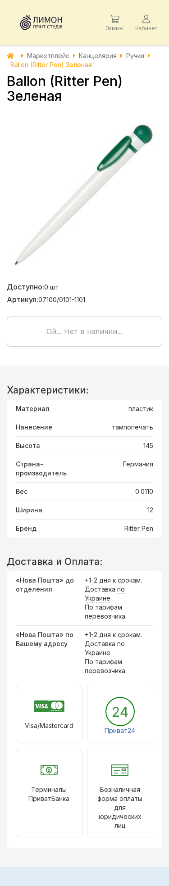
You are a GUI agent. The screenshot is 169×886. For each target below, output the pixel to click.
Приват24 (120, 730)
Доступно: (25, 286)
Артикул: (22, 299)
